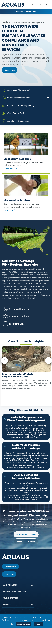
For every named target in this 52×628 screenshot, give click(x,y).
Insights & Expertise (14, 591)
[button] (4, 360)
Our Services (10, 585)
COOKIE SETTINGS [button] (23, 624)
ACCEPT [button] (38, 624)
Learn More (8, 210)
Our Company (10, 598)
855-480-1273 (11, 169)
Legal (6, 604)
